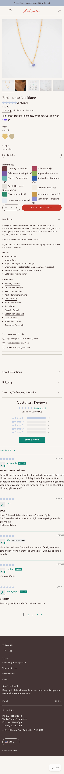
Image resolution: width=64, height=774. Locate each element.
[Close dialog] (61, 379)
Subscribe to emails (47, 396)
